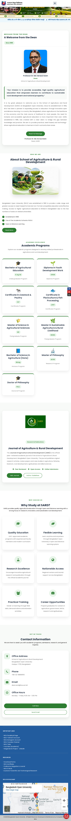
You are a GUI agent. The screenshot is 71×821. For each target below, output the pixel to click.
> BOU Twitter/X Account (11, 738)
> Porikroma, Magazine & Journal (14, 766)
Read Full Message (35, 134)
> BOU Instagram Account (12, 740)
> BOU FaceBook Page (10, 735)
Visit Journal (14, 475)
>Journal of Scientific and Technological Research (20, 771)
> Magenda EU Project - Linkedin (14, 749)
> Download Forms (9, 762)
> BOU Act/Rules (8, 764)
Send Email (35, 712)
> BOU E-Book (7, 768)
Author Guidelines (32, 475)
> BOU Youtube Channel (11, 742)
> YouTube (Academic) (11, 746)
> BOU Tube (7, 744)
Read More (9, 230)
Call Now (35, 706)
